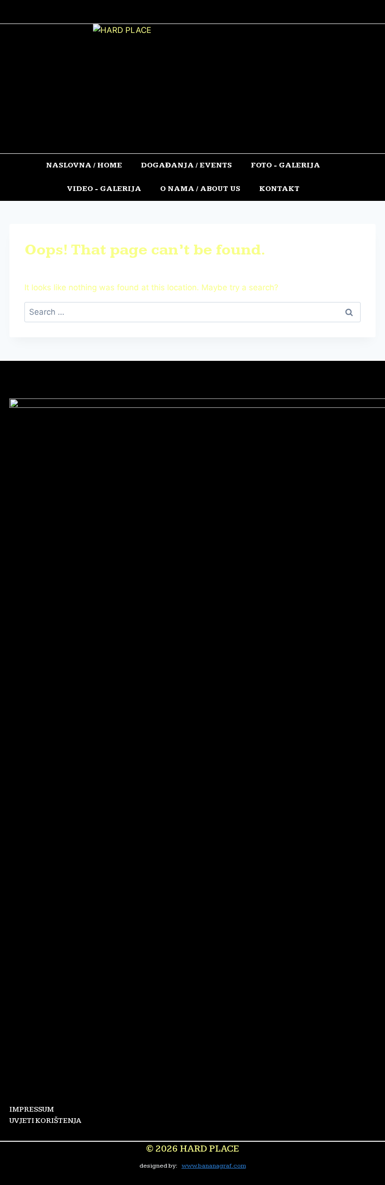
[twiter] (185, 386)
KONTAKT (279, 188)
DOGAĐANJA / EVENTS (186, 165)
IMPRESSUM (31, 1109)
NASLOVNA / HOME (84, 165)
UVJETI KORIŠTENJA (45, 1120)
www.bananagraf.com (214, 1165)
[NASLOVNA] (142, 12)
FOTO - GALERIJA (285, 165)
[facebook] (155, 386)
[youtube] (216, 386)
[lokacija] (187, 12)
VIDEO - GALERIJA (104, 188)
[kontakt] (231, 12)
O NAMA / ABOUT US (200, 188)
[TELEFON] (210, 12)
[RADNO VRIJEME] (165, 12)
